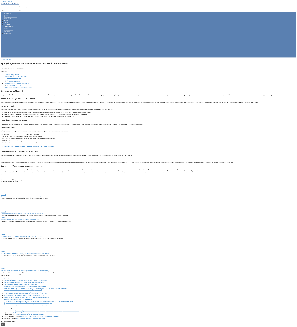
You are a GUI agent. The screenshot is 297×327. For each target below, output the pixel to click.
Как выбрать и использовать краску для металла (30, 314)
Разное (14, 68)
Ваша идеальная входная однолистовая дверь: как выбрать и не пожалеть (25, 293)
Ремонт (6, 22)
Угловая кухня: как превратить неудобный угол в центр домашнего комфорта (26, 297)
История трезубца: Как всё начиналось (15, 76)
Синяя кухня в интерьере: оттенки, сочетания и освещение (20, 284)
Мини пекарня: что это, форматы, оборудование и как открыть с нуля (24, 295)
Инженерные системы (10, 17)
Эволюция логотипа (13, 81)
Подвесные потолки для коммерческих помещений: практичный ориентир (25, 305)
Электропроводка (9, 26)
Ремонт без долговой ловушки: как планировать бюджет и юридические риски (27, 279)
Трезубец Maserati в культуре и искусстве (16, 83)
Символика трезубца (14, 78)
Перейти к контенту (6, 1)
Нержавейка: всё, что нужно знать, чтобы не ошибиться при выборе (39, 316)
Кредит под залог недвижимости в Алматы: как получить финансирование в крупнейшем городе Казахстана (35, 288)
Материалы (7, 24)
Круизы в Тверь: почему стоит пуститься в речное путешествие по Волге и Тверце (24, 270)
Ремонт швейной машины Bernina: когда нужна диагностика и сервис (24, 282)
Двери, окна (7, 13)
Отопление (7, 31)
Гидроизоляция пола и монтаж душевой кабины (18, 299)
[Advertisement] (148, 46)
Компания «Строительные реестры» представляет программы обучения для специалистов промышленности (47, 311)
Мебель (6, 20)
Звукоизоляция (8, 30)
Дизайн (6, 15)
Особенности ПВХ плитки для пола (23, 313)
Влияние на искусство (14, 85)
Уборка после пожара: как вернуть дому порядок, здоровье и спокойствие (22, 197)
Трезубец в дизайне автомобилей (14, 80)
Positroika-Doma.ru (10, 3)
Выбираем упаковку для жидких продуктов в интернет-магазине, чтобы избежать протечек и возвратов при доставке (38, 301)
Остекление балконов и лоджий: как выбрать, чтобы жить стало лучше (21, 236)
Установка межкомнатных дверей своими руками (30, 318)
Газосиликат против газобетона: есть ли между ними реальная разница (24, 292)
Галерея (6, 28)
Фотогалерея (7, 33)
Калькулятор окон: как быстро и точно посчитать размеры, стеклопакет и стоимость (25, 253)
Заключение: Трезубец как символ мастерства (18, 87)
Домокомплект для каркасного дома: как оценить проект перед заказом (22, 213)
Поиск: (3, 10)
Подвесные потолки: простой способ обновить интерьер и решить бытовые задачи (28, 303)
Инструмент (7, 18)
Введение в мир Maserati (11, 74)
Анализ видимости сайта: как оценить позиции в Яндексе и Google (20, 219)
